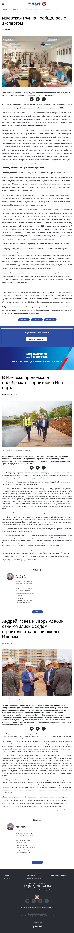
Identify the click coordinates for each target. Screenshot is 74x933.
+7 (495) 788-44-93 (37, 886)
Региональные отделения (58, 875)
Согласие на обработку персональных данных (37, 917)
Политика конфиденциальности (37, 913)
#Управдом (23, 319)
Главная (4, 9)
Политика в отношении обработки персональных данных (37, 915)
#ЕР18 (37, 612)
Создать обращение (36, 339)
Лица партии (31, 875)
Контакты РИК (8, 878)
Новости (25, 9)
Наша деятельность (15, 9)
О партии (6, 875)
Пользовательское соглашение (37, 912)
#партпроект (50, 319)
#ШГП (37, 319)
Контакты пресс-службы (35, 878)
